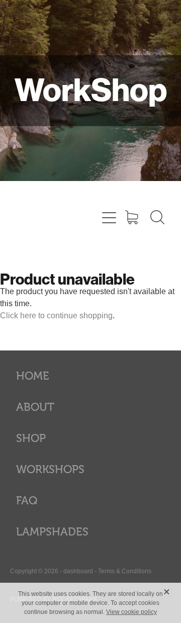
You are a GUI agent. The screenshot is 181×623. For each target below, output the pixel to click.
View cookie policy (131, 611)
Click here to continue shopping (56, 315)
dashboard (78, 571)
